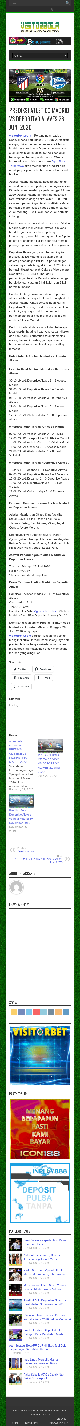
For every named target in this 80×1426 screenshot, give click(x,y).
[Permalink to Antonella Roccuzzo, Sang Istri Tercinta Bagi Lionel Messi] (15, 1264)
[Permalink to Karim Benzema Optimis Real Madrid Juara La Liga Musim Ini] (15, 1279)
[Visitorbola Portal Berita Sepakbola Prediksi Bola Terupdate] (40, 30)
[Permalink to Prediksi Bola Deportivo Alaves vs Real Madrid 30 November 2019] (15, 1310)
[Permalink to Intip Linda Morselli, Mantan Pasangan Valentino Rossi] (15, 1369)
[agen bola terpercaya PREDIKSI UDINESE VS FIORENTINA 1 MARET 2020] (23, 765)
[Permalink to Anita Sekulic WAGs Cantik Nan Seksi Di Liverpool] (15, 1384)
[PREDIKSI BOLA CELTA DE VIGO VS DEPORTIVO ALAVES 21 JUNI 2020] (50, 746)
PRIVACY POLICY (58, 1422)
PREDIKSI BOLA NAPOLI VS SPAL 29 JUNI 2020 (38, 859)
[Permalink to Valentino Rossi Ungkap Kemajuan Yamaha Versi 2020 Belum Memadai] (15, 1325)
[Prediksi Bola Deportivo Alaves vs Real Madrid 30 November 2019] (21, 801)
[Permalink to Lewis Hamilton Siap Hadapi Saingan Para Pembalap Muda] (15, 1340)
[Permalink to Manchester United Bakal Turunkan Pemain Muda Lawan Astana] (15, 1294)
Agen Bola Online (45, 611)
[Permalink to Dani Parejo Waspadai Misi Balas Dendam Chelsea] (15, 1249)
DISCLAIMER (32, 1422)
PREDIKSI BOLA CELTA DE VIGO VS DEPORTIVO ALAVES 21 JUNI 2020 (49, 763)
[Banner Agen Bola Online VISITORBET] (40, 44)
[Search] (68, 3)
